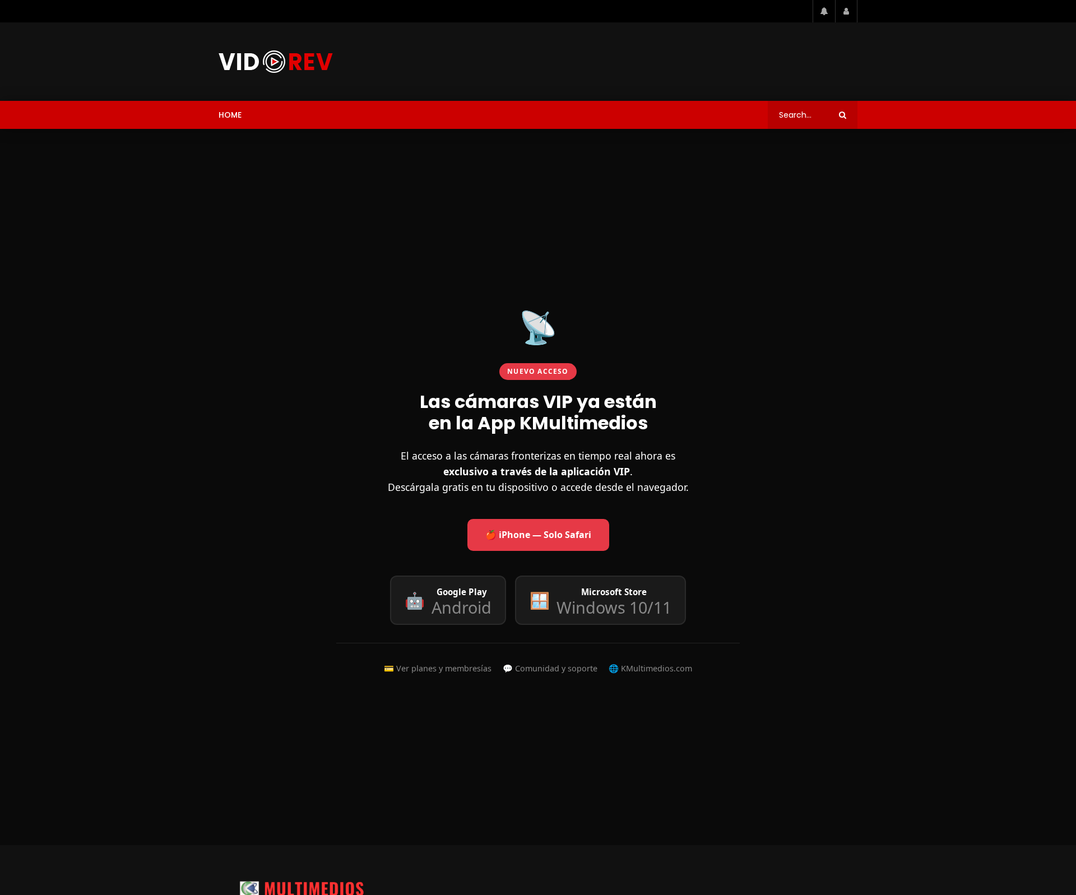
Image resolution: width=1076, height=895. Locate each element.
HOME (230, 114)
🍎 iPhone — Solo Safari (538, 534)
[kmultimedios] (276, 61)
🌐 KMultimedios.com (650, 668)
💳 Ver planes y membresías (437, 668)
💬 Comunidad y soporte (550, 668)
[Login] (846, 11)
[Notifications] (824, 11)
